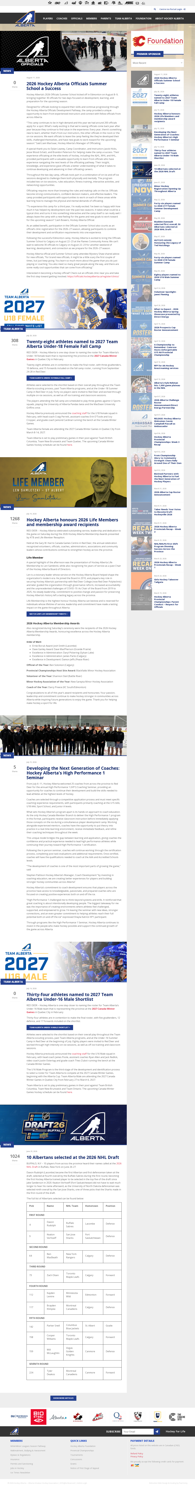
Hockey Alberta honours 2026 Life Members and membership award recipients (72, 522)
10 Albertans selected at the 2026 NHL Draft (73, 1157)
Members (91, 18)
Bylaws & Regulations (20, 1455)
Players (48, 18)
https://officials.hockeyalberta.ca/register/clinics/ (93, 276)
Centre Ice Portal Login (171, 9)
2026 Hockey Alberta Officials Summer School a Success (67, 86)
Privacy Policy (136, 1456)
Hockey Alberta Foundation (83, 1446)
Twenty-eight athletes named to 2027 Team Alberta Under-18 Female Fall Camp (72, 344)
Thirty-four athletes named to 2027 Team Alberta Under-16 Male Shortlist (70, 997)
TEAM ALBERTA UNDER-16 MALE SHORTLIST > (49, 1027)
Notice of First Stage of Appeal (84, 1468)
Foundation (143, 18)
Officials (76, 18)
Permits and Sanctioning (21, 1463)
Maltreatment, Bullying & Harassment (27, 1450)
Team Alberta (123, 18)
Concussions (76, 1459)
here (69, 444)
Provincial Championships (82, 1450)
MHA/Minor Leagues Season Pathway (28, 1446)
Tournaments (76, 1455)
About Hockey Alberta (169, 18)
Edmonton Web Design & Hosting (162, 1483)
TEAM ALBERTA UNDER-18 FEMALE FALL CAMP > (50, 378)
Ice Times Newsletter (20, 1472)
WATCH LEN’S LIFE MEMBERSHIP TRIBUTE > (48, 614)
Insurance (14, 1459)
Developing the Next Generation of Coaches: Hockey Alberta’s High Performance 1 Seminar (73, 772)
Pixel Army (183, 1483)
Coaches (62, 18)
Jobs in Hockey (17, 1468)
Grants (73, 1463)
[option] (15, 1417)
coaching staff (79, 413)
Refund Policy (136, 1453)
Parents (106, 18)
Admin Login (82, 1483)
